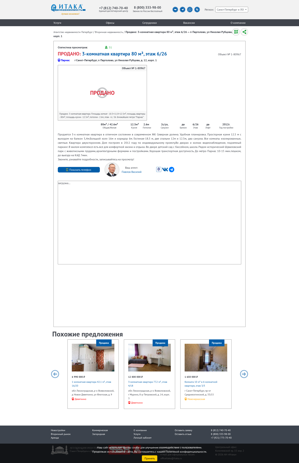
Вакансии (189, 22)
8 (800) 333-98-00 (147, 7)
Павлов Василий (132, 172)
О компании (238, 22)
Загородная (98, 434)
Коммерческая (100, 430)
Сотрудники (149, 22)
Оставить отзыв (183, 434)
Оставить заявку (183, 430)
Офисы (110, 22)
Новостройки (58, 430)
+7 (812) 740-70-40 (113, 8)
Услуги (57, 22)
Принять (149, 458)
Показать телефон (80, 169)
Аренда (55, 437)
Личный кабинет (143, 437)
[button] (55, 374)
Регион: (209, 9)
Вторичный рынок (61, 434)
